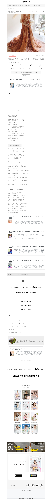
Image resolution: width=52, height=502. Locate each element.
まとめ (12, 106)
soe (17, 337)
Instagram (40, 68)
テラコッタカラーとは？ (16, 97)
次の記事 (29, 360)
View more (26, 436)
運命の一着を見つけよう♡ (16, 110)
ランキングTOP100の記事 (26, 305)
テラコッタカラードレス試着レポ (17, 100)
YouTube (30, 68)
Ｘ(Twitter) (21, 68)
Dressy (26, 1)
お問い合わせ (26, 494)
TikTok (12, 68)
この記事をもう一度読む (26, 309)
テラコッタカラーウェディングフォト (18, 103)
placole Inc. (25, 498)
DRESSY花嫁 (12, 8)
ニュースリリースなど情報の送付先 (26, 490)
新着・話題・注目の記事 (26, 301)
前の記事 (22, 360)
